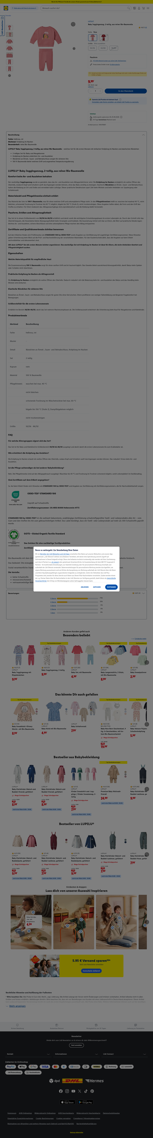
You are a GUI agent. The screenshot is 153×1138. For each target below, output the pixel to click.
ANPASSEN (97, 587)
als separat (55, 562)
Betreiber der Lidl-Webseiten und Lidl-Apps (55, 554)
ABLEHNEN (85, 587)
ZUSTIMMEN (111, 587)
